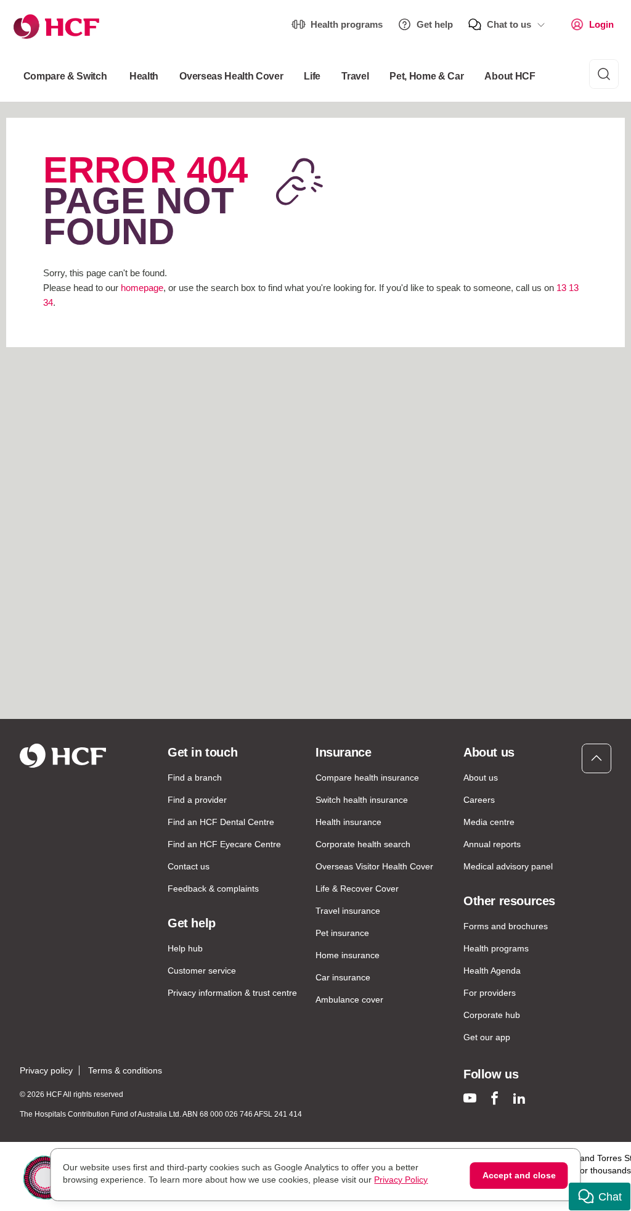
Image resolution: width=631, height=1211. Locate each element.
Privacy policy (46, 1070)
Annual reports (492, 844)
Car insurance (343, 977)
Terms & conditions (125, 1070)
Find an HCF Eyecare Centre (224, 844)
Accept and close (519, 1175)
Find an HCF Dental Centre (221, 822)
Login (601, 24)
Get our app (486, 1037)
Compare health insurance (367, 777)
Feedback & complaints (213, 888)
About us (480, 777)
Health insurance (348, 822)
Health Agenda (492, 970)
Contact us (189, 866)
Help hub (185, 948)
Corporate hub (491, 1015)
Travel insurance (348, 911)
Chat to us (509, 24)
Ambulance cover (349, 999)
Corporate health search (363, 844)
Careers (479, 800)
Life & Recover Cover (357, 888)
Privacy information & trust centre (232, 993)
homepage (142, 287)
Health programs (347, 24)
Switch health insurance (362, 800)
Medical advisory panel (508, 866)
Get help (435, 24)
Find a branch (195, 777)
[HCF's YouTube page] (469, 1097)
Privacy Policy (401, 1179)
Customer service (202, 970)
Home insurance (348, 955)
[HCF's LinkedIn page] (519, 1097)
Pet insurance (342, 933)
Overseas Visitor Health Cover (374, 866)
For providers (489, 993)
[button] (599, 1196)
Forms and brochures (505, 926)
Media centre (489, 822)
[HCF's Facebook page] (494, 1097)
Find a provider (197, 800)
